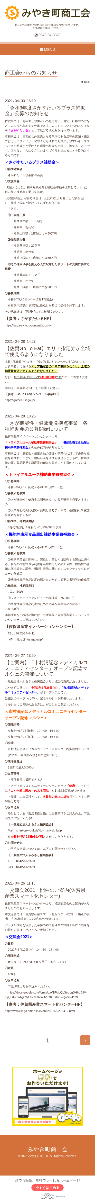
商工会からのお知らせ (31, 72)
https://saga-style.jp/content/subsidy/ (28, 325)
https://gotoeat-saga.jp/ (20, 400)
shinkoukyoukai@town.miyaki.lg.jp (39, 830)
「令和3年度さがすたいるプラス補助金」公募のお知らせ (45, 110)
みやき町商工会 (47, 1149)
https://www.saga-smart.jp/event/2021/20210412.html (40, 1011)
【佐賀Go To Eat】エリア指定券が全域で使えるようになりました (47, 351)
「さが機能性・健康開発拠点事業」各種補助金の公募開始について (46, 425)
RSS (86, 82)
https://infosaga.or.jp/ (29, 639)
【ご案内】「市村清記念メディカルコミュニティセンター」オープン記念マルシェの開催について (46, 668)
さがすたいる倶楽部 (21, 175)
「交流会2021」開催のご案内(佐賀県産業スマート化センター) (45, 892)
